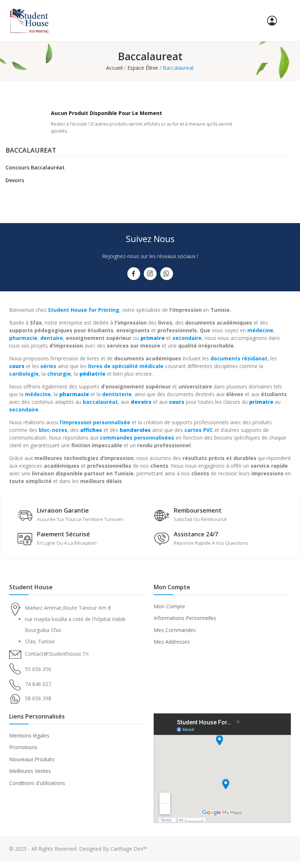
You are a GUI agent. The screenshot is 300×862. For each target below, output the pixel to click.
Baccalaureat (30, 150)
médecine (260, 330)
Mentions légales (29, 735)
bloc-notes (53, 429)
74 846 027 (38, 684)
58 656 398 (38, 698)
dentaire (51, 337)
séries (48, 366)
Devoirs (14, 180)
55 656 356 (38, 669)
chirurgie (59, 373)
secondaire (187, 337)
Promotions (23, 747)
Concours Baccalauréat (35, 167)
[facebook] (133, 273)
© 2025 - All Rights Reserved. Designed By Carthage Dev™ (78, 848)
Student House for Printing (83, 309)
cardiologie (24, 373)
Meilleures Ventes (30, 770)
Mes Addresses (172, 641)
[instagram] (150, 273)
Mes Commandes (175, 630)
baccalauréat (100, 401)
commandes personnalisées (137, 437)
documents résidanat (238, 358)
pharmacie (23, 337)
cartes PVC (198, 429)
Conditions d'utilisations (37, 782)
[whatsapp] (166, 273)
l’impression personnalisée (95, 422)
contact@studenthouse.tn (57, 653)
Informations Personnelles (185, 617)
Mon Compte (169, 606)
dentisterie (117, 394)
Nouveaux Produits (32, 759)
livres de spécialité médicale (126, 366)
